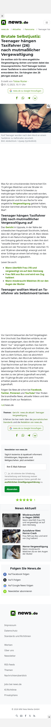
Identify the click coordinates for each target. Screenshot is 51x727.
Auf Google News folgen (20, 585)
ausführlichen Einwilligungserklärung (22, 482)
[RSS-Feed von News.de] (34, 715)
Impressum (10, 625)
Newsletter (10, 655)
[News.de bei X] (30, 715)
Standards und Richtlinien (17, 636)
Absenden (12, 489)
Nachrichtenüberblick (15, 675)
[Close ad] (2, 16)
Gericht (16, 412)
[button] (25, 90)
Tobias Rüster (20, 81)
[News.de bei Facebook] (25, 715)
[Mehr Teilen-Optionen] (35, 98)
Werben (8, 644)
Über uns (9, 650)
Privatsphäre (11, 695)
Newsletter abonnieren (20, 591)
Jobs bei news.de (12, 684)
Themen (8, 670)
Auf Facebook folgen (18, 574)
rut (2, 405)
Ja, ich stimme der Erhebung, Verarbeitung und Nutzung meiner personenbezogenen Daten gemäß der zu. (24, 477)
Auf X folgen (14, 579)
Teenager (40, 412)
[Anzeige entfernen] (49, 717)
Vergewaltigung (20, 415)
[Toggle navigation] (47, 22)
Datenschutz (10, 630)
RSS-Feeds (9, 664)
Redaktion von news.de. (31, 422)
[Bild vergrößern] (49, 106)
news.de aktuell (27, 412)
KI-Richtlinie (10, 689)
